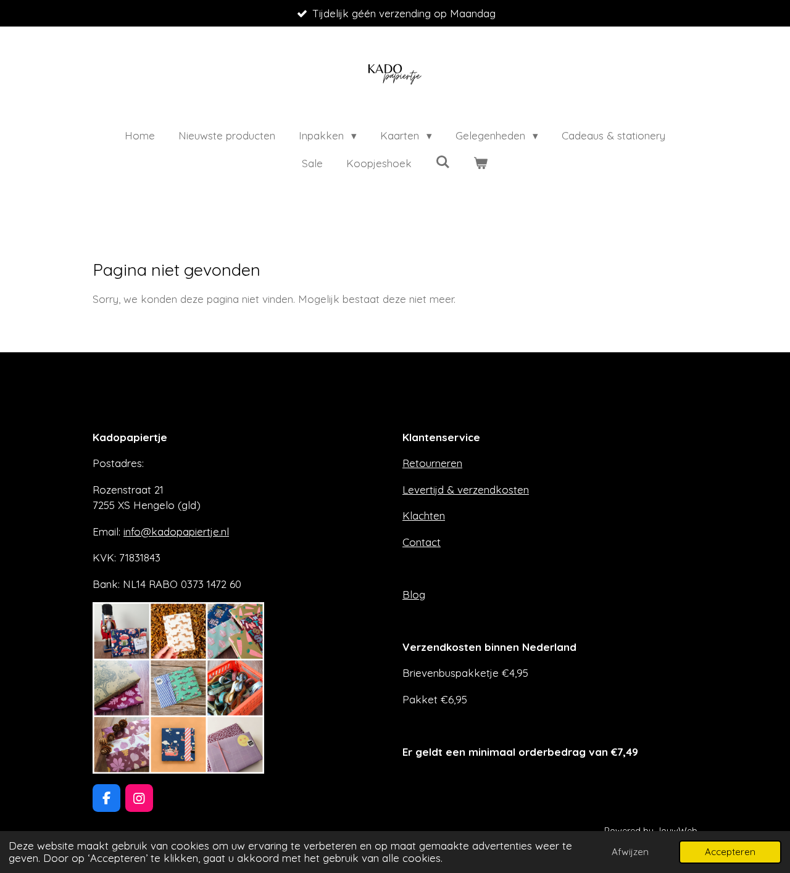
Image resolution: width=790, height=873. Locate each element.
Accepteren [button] (730, 852)
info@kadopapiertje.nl (176, 531)
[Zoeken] (442, 162)
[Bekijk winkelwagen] (481, 163)
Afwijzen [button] (630, 852)
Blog (413, 594)
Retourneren (432, 463)
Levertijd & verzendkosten (465, 489)
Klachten (423, 515)
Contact (421, 542)
